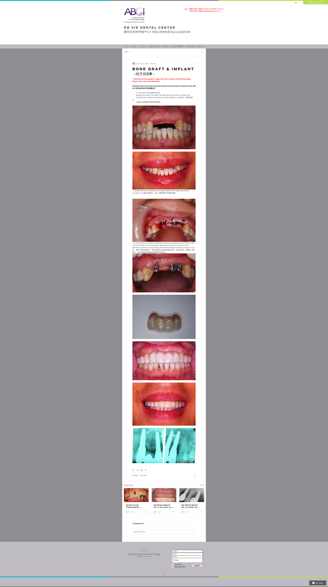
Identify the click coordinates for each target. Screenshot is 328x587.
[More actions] (195, 64)
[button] (202, 52)
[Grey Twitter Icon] (144, 551)
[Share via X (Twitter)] (137, 470)
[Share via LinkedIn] (141, 470)
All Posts (126, 52)
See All (202, 485)
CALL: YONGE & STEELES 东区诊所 (204, 9)
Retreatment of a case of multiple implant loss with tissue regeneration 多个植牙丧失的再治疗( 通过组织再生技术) (191, 506)
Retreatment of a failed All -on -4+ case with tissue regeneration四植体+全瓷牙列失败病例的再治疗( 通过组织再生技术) (163, 506)
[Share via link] (146, 470)
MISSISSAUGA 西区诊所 (201, 11)
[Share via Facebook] (133, 470)
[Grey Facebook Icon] (141, 551)
